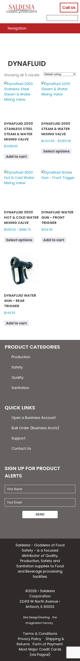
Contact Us (21, 448)
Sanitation (20, 387)
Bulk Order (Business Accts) (35, 427)
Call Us (69, 7)
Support (18, 438)
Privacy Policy (29, 638)
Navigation (17, 28)
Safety (17, 367)
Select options (56, 151)
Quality (17, 377)
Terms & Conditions (40, 633)
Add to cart (16, 156)
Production (20, 356)
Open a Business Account (33, 417)
